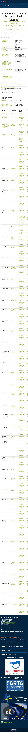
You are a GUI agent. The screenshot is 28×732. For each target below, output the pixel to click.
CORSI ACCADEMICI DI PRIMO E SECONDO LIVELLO (14, 26)
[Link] (3, 5)
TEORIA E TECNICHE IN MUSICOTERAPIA (5, 136)
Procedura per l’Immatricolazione (8, 87)
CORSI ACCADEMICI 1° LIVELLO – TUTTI (14, 29)
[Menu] (23, 5)
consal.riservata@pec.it (12, 627)
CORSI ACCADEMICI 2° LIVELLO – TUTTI (14, 32)
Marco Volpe (13, 168)
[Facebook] (2, 1)
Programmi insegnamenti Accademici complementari (11, 84)
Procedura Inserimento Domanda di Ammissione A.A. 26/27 (7, 46)
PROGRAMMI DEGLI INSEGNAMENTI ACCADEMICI (14, 22)
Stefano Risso (14, 158)
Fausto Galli (13, 552)
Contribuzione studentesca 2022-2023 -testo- (7, 105)
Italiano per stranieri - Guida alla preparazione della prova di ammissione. (7, 68)
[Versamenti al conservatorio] (4, 657)
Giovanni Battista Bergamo (13, 405)
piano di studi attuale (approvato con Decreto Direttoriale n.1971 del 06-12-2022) (22, 138)
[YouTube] (6, 1)
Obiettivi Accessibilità (5, 723)
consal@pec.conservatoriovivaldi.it (9, 623)
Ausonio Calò (14, 499)
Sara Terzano (13, 147)
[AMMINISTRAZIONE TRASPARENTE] (3, 646)
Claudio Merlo (14, 604)
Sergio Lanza (13, 288)
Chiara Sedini (13, 341)
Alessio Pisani (14, 362)
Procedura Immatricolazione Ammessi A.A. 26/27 (7, 50)
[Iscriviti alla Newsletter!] (3, 654)
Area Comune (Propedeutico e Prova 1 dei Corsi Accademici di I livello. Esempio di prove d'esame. (7, 77)
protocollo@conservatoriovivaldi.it (10, 622)
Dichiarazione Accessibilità (6, 722)
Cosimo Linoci (14, 257)
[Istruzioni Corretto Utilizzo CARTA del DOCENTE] (2, 677)
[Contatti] (3, 650)
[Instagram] (4, 1)
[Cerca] (25, 8)
